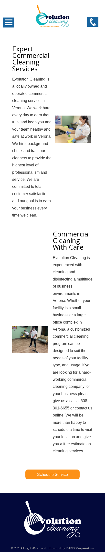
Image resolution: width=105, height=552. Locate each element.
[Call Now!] (92, 22)
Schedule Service (52, 474)
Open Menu (8, 22)
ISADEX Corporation (80, 548)
